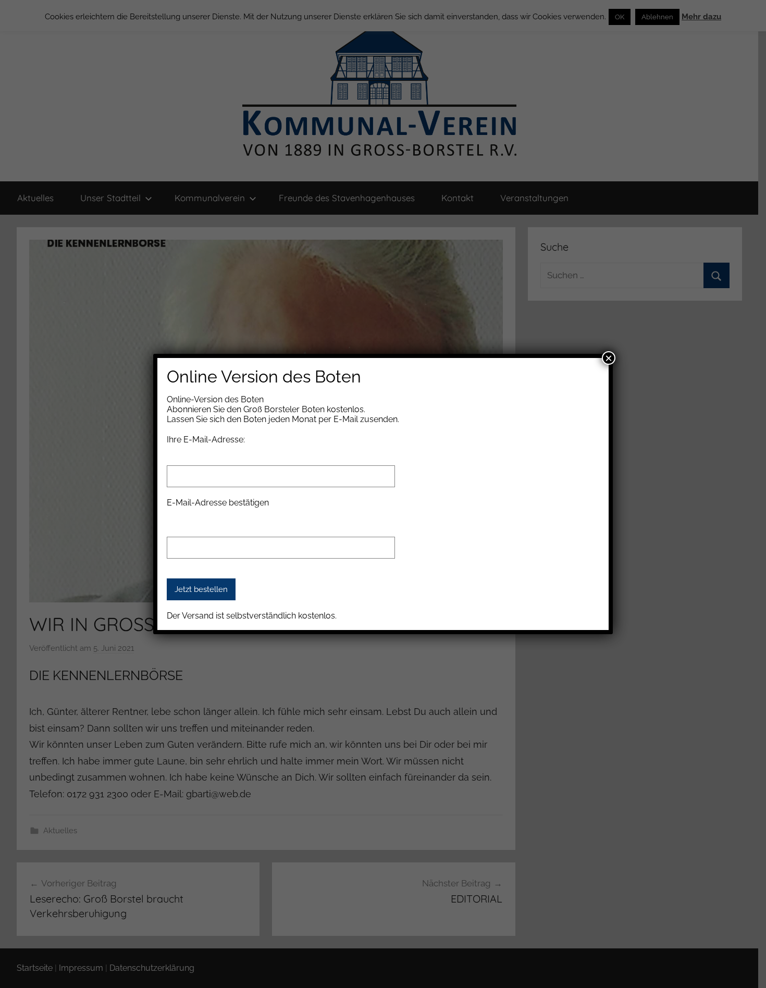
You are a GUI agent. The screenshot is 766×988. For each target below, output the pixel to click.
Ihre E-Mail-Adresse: (206, 439)
